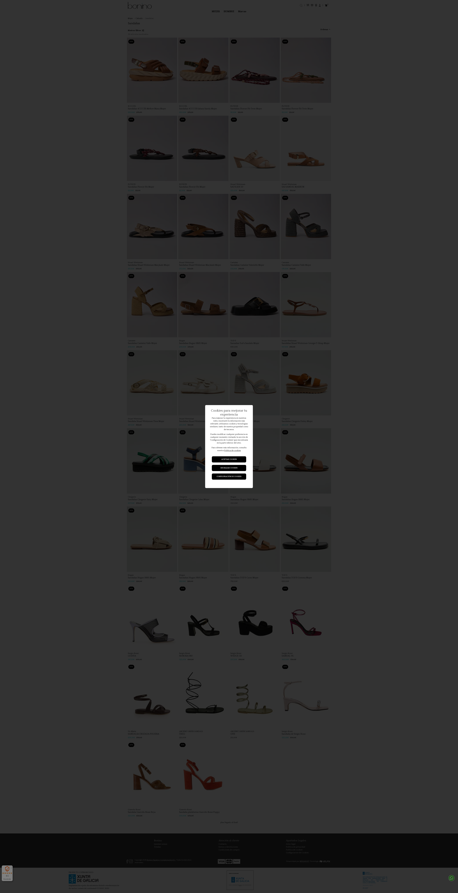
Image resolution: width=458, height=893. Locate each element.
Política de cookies (232, 450)
